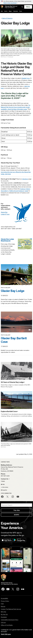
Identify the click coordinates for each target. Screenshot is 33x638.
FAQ (3, 484)
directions (25, 179)
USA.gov (3, 622)
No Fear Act (4, 614)
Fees (20, 11)
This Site (16, 510)
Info (2, 11)
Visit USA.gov (6, 634)
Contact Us (5, 479)
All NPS (16, 515)
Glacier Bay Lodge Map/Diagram (7, 240)
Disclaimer (4, 617)
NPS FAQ (3, 611)
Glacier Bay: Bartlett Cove (14, 340)
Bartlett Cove (26, 78)
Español (4, 490)
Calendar (15, 11)
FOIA (2, 603)
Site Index (5, 487)
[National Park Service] (2, 6)
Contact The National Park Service (11, 609)
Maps (10, 11)
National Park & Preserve (11, 6)
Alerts (5, 11)
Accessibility (4, 598)
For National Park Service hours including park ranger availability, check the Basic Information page (15, 107)
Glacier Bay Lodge (12, 291)
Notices (3, 606)
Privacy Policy (5, 601)
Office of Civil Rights (7, 625)
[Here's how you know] (16, 2)
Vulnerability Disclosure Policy (9, 619)
